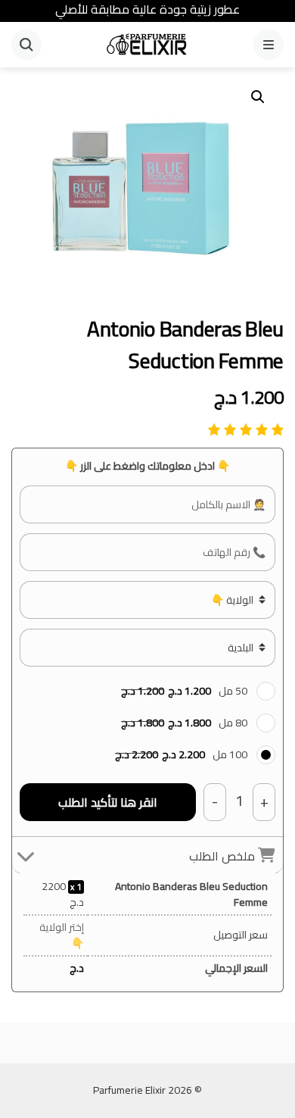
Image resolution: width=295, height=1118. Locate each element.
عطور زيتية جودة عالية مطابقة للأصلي (147, 9)
